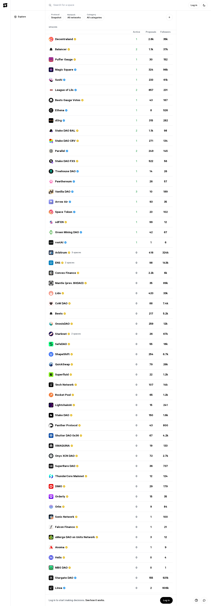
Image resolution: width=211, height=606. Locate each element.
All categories (94, 17)
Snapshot (56, 17)
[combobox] (74, 18)
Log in (166, 600)
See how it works (94, 600)
